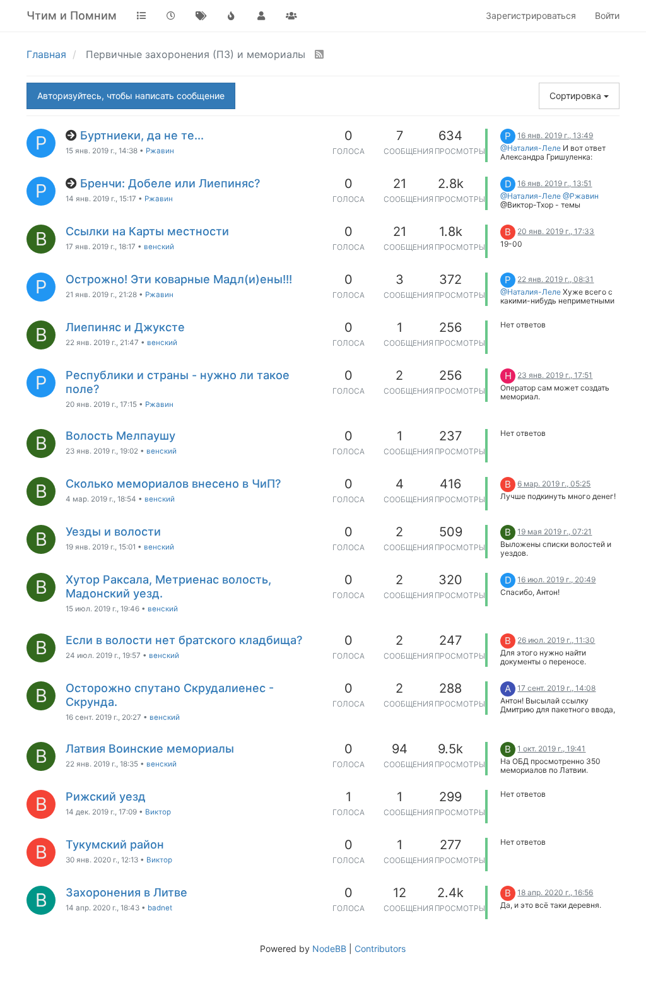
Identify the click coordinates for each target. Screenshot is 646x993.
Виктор (158, 812)
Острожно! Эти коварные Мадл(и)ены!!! (179, 279)
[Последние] (171, 16)
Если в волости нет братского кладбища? (184, 640)
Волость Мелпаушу (120, 435)
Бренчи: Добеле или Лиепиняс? (170, 183)
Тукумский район (115, 844)
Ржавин (160, 150)
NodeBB (329, 948)
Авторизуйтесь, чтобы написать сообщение (131, 95)
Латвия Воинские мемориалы (150, 748)
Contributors (380, 948)
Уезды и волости (113, 531)
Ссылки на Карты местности (147, 231)
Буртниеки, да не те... (142, 135)
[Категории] (141, 16)
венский (159, 246)
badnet (160, 907)
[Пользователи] (261, 16)
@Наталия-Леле (530, 148)
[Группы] (291, 16)
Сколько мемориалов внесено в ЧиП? (173, 483)
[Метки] (201, 16)
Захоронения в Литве (126, 892)
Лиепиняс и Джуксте (125, 327)
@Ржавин (581, 196)
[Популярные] (231, 16)
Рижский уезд (106, 796)
